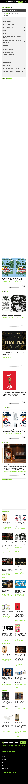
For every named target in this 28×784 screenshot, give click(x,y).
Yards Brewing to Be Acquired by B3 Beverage (6, 590)
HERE (7, 13)
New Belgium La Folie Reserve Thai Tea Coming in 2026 (14, 353)
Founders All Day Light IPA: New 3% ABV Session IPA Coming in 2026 (13, 279)
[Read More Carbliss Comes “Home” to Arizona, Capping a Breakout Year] (7, 606)
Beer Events (17, 637)
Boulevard (21, 639)
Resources (4, 763)
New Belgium (18, 356)
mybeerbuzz (8, 708)
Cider (2, 639)
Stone (9, 551)
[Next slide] (24, 286)
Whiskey (22, 471)
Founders (12, 281)
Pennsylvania (4, 528)
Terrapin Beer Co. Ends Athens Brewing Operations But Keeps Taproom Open (20, 590)
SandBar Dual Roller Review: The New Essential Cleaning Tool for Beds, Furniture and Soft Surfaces (7, 725)
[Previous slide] (22, 286)
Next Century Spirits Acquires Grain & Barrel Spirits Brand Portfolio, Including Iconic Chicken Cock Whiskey (20, 680)
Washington (6, 640)
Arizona (3, 616)
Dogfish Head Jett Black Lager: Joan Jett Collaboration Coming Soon (13, 314)
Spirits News (18, 471)
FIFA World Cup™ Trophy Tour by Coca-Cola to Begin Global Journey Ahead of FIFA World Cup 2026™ (14, 394)
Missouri (24, 639)
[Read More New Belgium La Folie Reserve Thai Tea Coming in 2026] (14, 340)
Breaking (3, 756)
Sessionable (13, 318)
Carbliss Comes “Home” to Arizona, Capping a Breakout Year (7, 613)
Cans (9, 281)
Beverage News (5, 397)
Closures (3, 550)
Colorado (10, 356)
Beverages (10, 397)
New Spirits (4, 527)
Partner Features (5, 768)
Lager (5, 318)
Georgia (20, 397)
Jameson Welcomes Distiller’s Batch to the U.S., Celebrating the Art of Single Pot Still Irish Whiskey (7, 680)
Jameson (3, 684)
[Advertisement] (14, 94)
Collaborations (13, 317)
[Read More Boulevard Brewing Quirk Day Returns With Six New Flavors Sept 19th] (20, 628)
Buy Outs (16, 684)
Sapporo (5, 551)
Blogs (3, 766)
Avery (3, 433)
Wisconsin (10, 619)
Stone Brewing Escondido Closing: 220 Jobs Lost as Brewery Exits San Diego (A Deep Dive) (7, 544)
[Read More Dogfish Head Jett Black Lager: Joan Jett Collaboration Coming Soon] (14, 302)
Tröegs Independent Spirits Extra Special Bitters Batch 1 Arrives (7, 524)
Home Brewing (17, 708)
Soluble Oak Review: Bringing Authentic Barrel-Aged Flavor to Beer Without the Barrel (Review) (20, 704)
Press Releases (12, 471)
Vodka (6, 619)
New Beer (20, 281)
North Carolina (20, 684)
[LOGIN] (25, 1)
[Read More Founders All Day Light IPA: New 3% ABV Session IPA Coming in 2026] (14, 267)
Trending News (8, 357)
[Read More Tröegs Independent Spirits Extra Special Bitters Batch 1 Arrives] (7, 517)
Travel (3, 769)
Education (3, 708)
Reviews (3, 709)
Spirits (3, 762)
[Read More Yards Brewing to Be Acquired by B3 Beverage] (7, 584)
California (7, 548)
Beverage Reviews (22, 731)
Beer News (3, 548)
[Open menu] (2, 1)
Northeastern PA (9, 527)
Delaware (18, 317)
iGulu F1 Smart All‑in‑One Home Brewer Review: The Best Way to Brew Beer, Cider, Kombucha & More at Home (20, 726)
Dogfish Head (17, 550)
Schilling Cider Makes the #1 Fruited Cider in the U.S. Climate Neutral (7, 634)
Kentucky (7, 471)
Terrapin (22, 595)
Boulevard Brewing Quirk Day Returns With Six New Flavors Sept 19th (20, 634)
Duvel (6, 550)
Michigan (16, 281)
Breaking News (4, 281)
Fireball (3, 471)
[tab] (9, 287)
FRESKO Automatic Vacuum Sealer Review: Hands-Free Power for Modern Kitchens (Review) (7, 704)
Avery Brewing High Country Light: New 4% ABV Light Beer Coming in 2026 (14, 430)
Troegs (8, 528)
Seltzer (22, 640)
